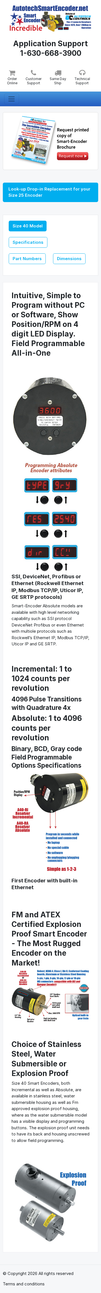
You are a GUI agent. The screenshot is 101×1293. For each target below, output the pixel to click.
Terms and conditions (24, 1284)
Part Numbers (27, 258)
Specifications (28, 242)
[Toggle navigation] (11, 99)
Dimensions (69, 258)
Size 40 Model (28, 226)
